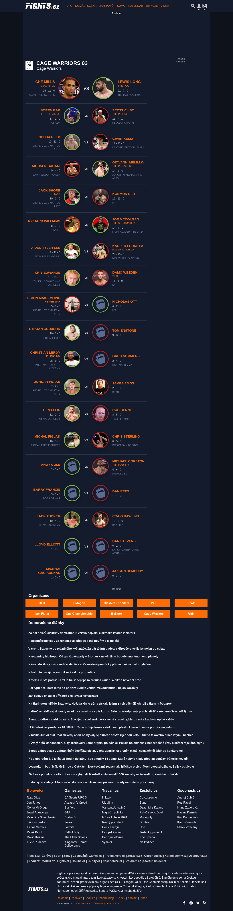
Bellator (116, 613)
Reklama (62, 898)
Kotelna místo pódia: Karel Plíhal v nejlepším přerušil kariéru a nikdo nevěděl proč (84, 680)
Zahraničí (106, 5)
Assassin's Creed (75, 802)
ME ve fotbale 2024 (114, 817)
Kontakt (132, 898)
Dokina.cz (78, 861)
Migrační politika (112, 812)
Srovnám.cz (133, 861)
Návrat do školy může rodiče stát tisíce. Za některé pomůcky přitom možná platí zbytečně (89, 664)
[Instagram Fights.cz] (191, 903)
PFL (154, 603)
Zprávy (47, 855)
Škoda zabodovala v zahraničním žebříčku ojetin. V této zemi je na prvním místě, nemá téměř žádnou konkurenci (105, 750)
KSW (191, 603)
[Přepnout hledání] (193, 5)
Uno (142, 827)
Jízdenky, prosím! (151, 832)
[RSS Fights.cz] (205, 903)
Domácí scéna (85, 5)
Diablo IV (70, 817)
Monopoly (146, 817)
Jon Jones (33, 802)
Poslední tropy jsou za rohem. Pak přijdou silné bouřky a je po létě (73, 640)
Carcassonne (148, 797)
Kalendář (135, 5)
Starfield (69, 807)
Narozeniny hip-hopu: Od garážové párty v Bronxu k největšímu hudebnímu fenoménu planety (93, 656)
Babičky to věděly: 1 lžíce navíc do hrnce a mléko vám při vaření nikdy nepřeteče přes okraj (91, 782)
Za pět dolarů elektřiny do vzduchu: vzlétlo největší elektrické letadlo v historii (81, 633)
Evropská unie (111, 832)
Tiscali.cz (33, 855)
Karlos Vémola (36, 827)
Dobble (144, 822)
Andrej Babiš (185, 797)
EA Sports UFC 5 (75, 797)
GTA (67, 812)
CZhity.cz (94, 861)
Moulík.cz (48, 861)
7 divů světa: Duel (151, 812)
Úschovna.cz (198, 855)
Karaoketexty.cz (176, 855)
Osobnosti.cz (153, 855)
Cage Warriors (154, 613)
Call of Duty (72, 832)
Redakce (76, 898)
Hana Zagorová (187, 807)
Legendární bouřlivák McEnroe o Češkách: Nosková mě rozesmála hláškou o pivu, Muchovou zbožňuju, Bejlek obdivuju (111, 766)
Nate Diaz (33, 797)
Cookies (89, 898)
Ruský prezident (112, 822)
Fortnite (69, 827)
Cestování (80, 855)
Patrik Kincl (34, 832)
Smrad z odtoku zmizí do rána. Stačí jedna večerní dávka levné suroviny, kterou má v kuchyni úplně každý (101, 719)
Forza (68, 822)
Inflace (106, 797)
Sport (57, 855)
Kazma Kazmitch (188, 812)
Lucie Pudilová (36, 842)
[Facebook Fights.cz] (184, 903)
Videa (165, 5)
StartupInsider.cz (155, 861)
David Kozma (35, 837)
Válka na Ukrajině (113, 807)
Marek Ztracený (187, 827)
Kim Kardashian (187, 817)
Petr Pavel (184, 802)
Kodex (121, 898)
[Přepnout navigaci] (199, 5)
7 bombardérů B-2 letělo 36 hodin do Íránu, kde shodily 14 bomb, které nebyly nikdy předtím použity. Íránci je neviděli (108, 758)
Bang (143, 802)
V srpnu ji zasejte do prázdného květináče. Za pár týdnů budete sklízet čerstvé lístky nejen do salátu (96, 648)
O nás (143, 898)
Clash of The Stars (116, 603)
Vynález (107, 842)
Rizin (191, 613)
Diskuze (152, 5)
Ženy (67, 855)
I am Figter (42, 613)
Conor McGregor (37, 807)
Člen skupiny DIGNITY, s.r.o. (106, 903)
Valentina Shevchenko (41, 817)
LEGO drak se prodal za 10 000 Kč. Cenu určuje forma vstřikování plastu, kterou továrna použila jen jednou (101, 727)
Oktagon (79, 603)
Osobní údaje (106, 898)
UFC (69, 5)
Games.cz (95, 855)
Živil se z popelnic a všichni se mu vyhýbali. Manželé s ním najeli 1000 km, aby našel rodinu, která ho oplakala (103, 774)
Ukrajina (107, 802)
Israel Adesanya (37, 812)
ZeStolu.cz (134, 855)
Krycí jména (147, 837)
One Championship (79, 613)
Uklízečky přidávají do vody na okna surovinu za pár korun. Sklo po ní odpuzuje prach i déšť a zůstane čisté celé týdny (110, 711)
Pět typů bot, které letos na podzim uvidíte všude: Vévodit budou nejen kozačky (83, 687)
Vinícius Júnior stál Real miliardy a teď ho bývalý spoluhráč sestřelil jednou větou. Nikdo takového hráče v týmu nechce (110, 735)
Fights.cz (63, 861)
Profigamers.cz (114, 855)
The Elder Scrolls (75, 837)
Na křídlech (147, 842)
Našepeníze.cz (112, 861)
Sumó (121, 5)
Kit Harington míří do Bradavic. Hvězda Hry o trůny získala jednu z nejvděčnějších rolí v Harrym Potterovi (100, 703)
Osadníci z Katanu (151, 807)
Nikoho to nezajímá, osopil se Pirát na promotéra (61, 672)
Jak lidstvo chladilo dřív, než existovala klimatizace (63, 695)
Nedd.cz (34, 861)
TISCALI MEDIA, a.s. (83, 903)
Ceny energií (110, 827)
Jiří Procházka (36, 822)
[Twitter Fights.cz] (198, 903)
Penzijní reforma (112, 837)
